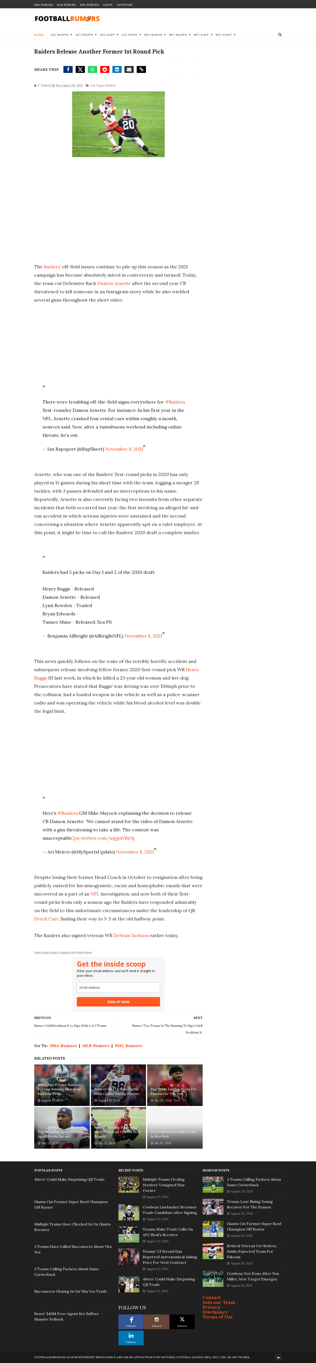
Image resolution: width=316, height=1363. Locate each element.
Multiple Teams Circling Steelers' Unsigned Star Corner (164, 1185)
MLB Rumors (66, 4)
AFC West (129, 34)
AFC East (107, 34)
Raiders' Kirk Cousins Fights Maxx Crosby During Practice (117, 1091)
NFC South (178, 34)
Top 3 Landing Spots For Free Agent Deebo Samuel (61, 1134)
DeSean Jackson (130, 935)
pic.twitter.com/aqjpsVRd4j (104, 838)
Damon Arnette (114, 283)
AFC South (84, 34)
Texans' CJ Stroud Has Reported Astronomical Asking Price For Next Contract (170, 1257)
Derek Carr (46, 919)
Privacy (212, 1307)
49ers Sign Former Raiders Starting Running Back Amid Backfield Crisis (59, 1089)
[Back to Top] (278, 1357)
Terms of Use (218, 1317)
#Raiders (175, 402)
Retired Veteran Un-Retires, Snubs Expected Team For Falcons (252, 1251)
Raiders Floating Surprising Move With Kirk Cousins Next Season (117, 1131)
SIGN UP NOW (118, 1002)
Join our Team (219, 1302)
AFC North (59, 34)
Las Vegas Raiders (103, 85)
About (108, 4)
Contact (212, 1297)
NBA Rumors (43, 4)
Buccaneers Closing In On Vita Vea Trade (70, 1291)
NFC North (153, 34)
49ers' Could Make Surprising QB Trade (69, 1179)
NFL (95, 894)
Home (39, 34)
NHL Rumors (89, 4)
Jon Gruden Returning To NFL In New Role (174, 1134)
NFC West (224, 34)
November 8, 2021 (124, 449)
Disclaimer (215, 1312)
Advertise (125, 4)
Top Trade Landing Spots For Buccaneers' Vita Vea (174, 1091)
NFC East (201, 34)
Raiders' (52, 267)
